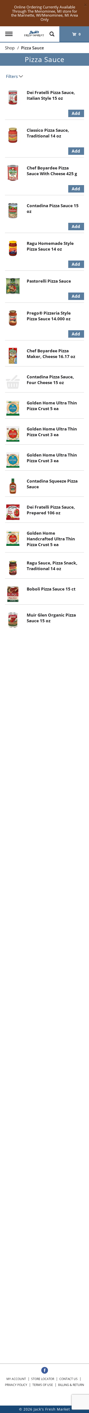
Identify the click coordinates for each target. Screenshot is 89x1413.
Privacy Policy (16, 1385)
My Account (16, 1379)
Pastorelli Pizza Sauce (49, 281)
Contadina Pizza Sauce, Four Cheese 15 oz (50, 379)
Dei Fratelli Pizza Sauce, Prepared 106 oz (51, 510)
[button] (76, 113)
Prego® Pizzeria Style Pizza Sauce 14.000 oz (49, 316)
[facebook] (44, 1370)
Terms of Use (42, 1385)
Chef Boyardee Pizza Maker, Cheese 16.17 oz (51, 353)
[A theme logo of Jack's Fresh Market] (34, 31)
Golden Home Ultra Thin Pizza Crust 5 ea (52, 405)
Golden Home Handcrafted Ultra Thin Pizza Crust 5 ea (51, 538)
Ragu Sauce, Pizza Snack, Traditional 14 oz (52, 565)
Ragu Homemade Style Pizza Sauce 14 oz (50, 246)
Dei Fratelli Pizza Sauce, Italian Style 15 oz (51, 95)
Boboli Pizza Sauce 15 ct (51, 589)
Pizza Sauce (32, 48)
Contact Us (68, 1379)
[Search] (51, 31)
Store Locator (42, 1379)
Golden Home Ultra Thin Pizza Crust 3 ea (52, 431)
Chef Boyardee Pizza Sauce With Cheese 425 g (52, 170)
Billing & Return (71, 1385)
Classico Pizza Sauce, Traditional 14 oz (48, 133)
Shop (10, 48)
